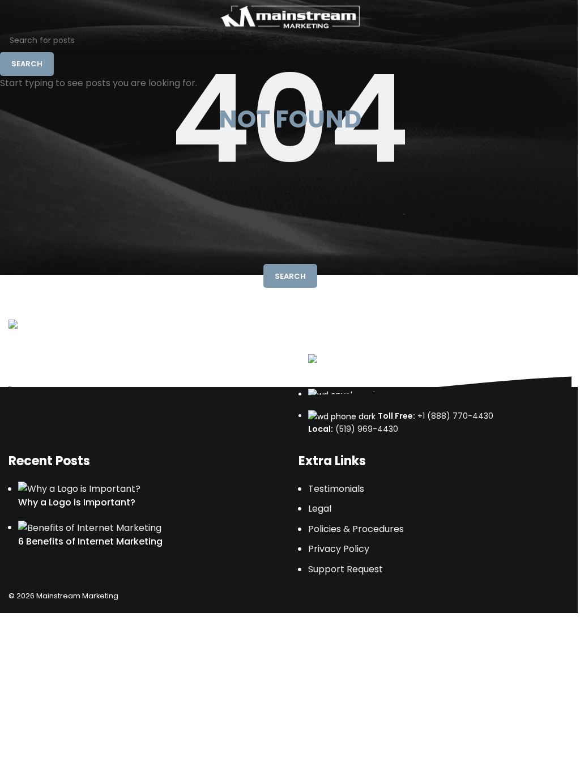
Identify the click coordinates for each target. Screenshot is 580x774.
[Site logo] (290, 16)
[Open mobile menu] (567, 17)
